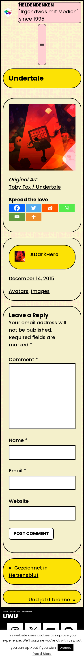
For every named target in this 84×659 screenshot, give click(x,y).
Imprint (5, 611)
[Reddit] (50, 208)
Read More (42, 653)
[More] (33, 217)
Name (18, 440)
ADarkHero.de (27, 611)
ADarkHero (44, 254)
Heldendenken (36, 5)
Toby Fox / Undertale (35, 186)
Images (40, 291)
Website (19, 501)
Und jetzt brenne (49, 599)
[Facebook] (17, 208)
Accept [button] (65, 648)
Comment (23, 359)
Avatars (18, 291)
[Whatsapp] (67, 208)
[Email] (17, 217)
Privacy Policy (15, 611)
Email (17, 470)
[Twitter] (33, 208)
